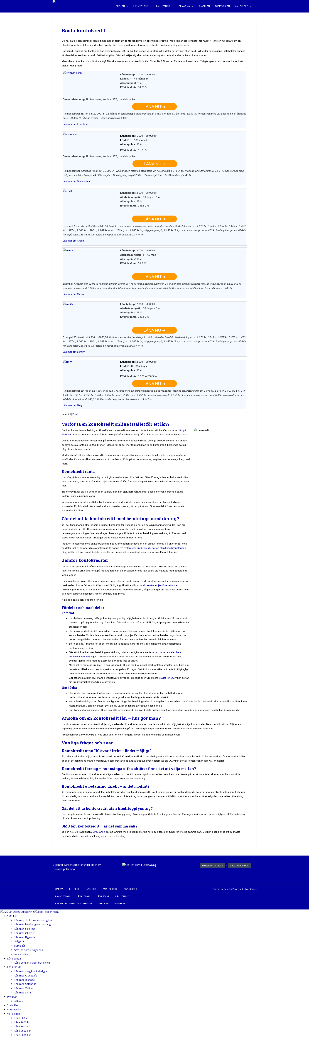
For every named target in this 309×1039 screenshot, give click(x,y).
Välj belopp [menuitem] (13, 1013)
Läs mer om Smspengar (76, 181)
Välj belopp (241, 6)
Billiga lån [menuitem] (19, 941)
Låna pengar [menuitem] (14, 958)
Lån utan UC (163, 6)
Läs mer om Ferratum (75, 124)
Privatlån (184, 6)
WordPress (250, 889)
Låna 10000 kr (109, 889)
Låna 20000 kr (130, 889)
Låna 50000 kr (63, 896)
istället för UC (166, 677)
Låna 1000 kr (84, 896)
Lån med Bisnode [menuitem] (24, 979)
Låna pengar (140, 6)
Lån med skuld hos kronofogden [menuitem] (33, 920)
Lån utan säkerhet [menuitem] (24, 928)
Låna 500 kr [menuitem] (21, 1018)
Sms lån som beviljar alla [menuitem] (28, 950)
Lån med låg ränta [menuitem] (24, 937)
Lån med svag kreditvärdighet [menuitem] (31, 971)
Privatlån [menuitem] (12, 996)
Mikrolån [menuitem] (19, 1001)
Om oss (59, 889)
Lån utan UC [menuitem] (14, 967)
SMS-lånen (98, 831)
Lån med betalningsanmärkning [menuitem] (32, 924)
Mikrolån (103, 903)
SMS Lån (120, 6)
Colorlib (228, 889)
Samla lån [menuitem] (20, 945)
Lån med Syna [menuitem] (22, 992)
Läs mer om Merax (73, 294)
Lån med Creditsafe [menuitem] (25, 975)
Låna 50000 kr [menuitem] (22, 1035)
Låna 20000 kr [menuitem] (22, 1030)
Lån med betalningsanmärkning (73, 903)
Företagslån (222, 6)
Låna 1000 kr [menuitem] (21, 1022)
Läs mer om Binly (72, 405)
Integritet (75, 889)
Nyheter (91, 889)
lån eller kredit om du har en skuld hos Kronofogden (156, 547)
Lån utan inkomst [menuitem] (24, 933)
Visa (74, 414)
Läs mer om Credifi (73, 240)
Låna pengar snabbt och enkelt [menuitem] (32, 962)
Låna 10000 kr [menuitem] (22, 1026)
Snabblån (204, 6)
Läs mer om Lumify (74, 351)
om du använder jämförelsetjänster (158, 585)
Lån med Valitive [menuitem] (23, 988)
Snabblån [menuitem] (12, 1005)
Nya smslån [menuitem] (21, 954)
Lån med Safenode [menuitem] (25, 984)
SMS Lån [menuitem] (12, 916)
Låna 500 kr (103, 896)
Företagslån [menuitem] (14, 1009)
